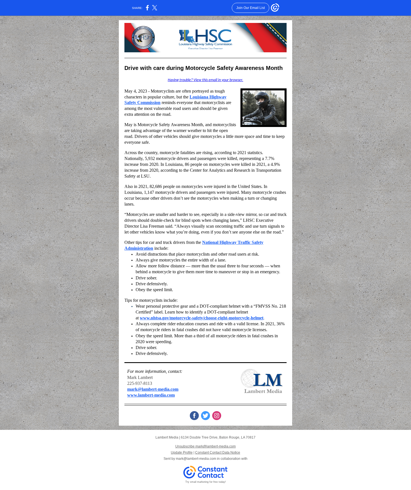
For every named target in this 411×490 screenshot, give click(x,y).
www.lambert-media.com (151, 395)
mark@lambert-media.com (152, 389)
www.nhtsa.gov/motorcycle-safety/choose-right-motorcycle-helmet (201, 317)
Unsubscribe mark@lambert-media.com (205, 446)
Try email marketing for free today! (205, 481)
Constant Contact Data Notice (217, 452)
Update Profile (182, 452)
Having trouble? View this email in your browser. (205, 80)
